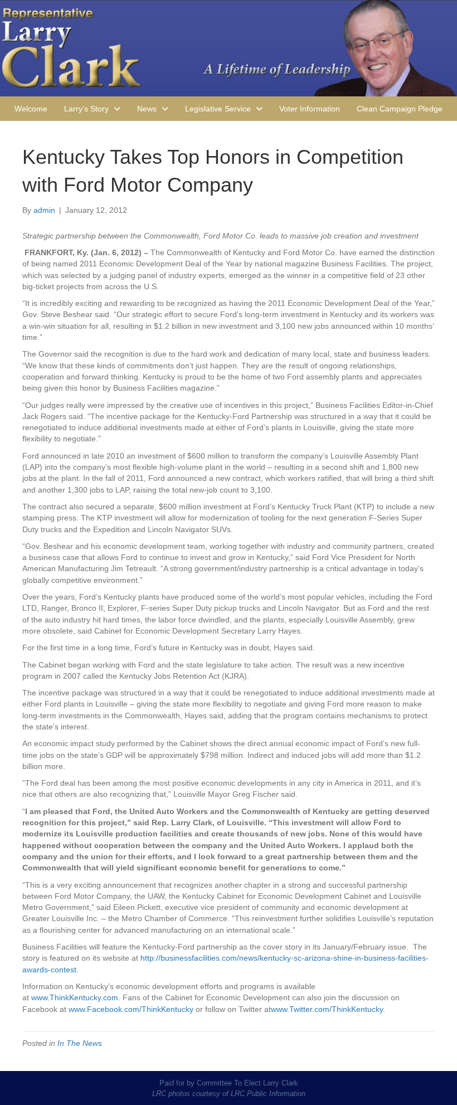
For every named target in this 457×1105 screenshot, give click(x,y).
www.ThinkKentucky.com (74, 997)
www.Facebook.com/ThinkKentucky (131, 1009)
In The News (79, 1043)
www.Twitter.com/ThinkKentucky (327, 1009)
